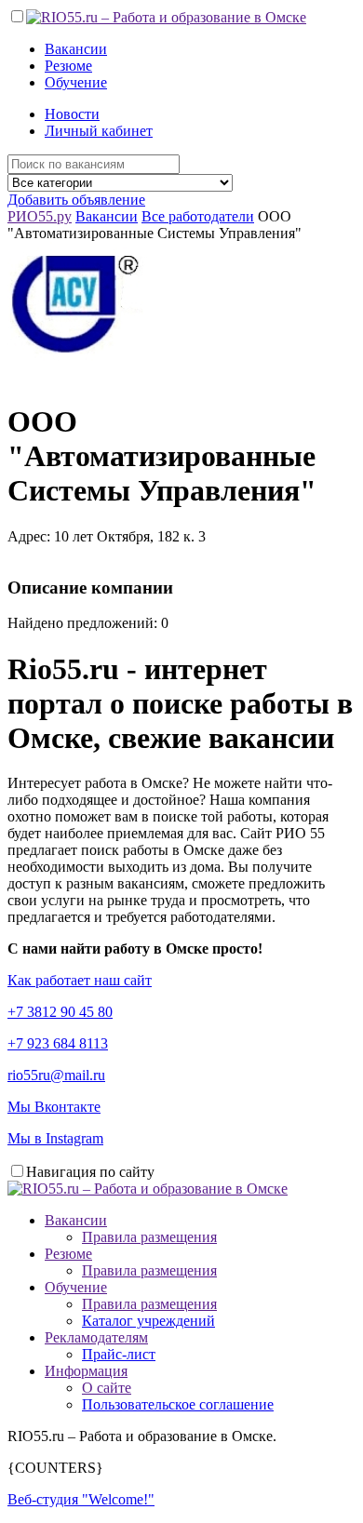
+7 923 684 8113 (57, 1043)
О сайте (106, 1388)
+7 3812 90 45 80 (60, 1012)
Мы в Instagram (55, 1138)
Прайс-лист (118, 1354)
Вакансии (76, 49)
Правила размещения (149, 1237)
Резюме (68, 65)
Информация (86, 1371)
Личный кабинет (99, 131)
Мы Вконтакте (54, 1107)
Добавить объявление (76, 199)
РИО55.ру (39, 216)
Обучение (76, 82)
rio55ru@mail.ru (56, 1075)
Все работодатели (197, 216)
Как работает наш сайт (79, 980)
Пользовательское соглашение (178, 1404)
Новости (72, 114)
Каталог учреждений (148, 1321)
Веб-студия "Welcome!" (81, 1499)
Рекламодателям (96, 1337)
